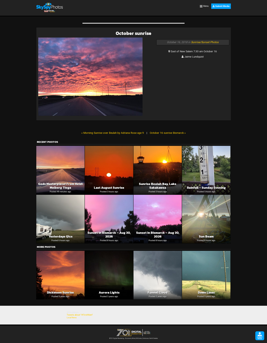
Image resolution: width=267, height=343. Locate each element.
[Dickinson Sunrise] (60, 275)
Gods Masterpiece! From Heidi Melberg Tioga (60, 186)
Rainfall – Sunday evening (206, 188)
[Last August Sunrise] (109, 170)
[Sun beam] (206, 219)
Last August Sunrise (109, 188)
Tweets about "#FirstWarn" (80, 315)
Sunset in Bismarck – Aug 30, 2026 (109, 234)
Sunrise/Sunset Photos (205, 42)
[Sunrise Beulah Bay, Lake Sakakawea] (157, 170)
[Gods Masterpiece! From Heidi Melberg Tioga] (60, 170)
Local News (72, 317)
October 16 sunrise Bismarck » (168, 132)
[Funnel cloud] (157, 275)
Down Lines (206, 292)
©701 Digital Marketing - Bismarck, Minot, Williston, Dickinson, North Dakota (133, 338)
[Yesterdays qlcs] (60, 219)
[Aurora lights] (109, 275)
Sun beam (206, 236)
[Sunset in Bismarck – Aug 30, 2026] (109, 219)
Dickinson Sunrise (60, 292)
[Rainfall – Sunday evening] (206, 170)
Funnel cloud (158, 292)
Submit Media (222, 6)
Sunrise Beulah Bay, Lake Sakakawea (157, 186)
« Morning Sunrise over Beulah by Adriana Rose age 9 (112, 132)
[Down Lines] (206, 275)
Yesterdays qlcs (60, 236)
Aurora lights (109, 292)
